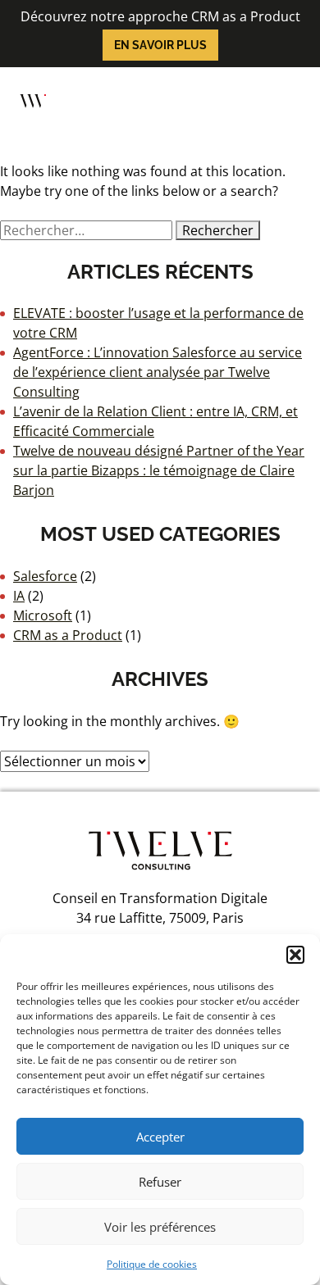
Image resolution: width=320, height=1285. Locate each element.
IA (19, 596)
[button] (295, 955)
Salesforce (45, 576)
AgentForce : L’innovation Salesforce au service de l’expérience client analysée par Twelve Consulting (157, 372)
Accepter (160, 1136)
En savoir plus (160, 45)
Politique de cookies (152, 1264)
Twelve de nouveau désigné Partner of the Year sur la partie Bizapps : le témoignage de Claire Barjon (158, 470)
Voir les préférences (160, 1227)
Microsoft (42, 615)
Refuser (160, 1182)
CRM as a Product (67, 635)
